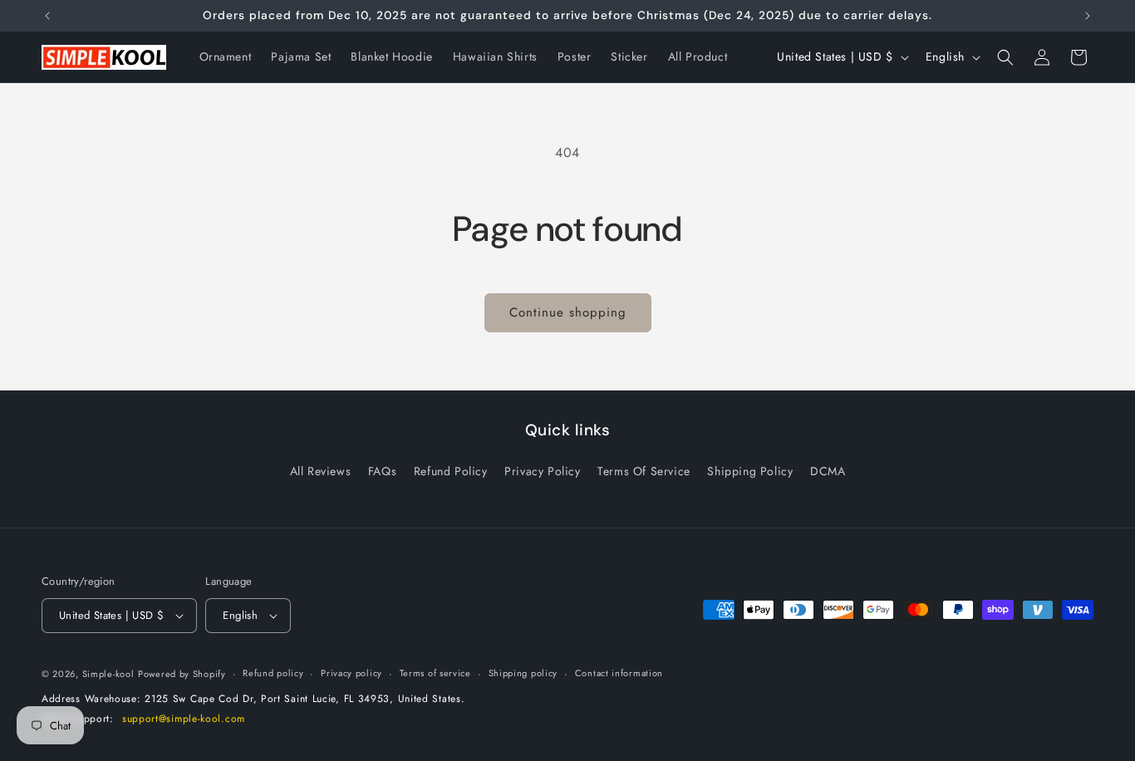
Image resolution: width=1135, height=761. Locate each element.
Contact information (619, 673)
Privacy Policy (542, 471)
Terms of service (435, 673)
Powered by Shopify (182, 673)
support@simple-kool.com (183, 719)
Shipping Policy (750, 471)
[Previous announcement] (47, 16)
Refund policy (273, 673)
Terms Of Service (643, 471)
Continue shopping (567, 312)
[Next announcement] (1087, 16)
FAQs (382, 471)
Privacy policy (351, 673)
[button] (1005, 57)
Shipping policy (523, 673)
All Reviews (320, 471)
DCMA (827, 471)
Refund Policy (451, 471)
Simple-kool (108, 673)
